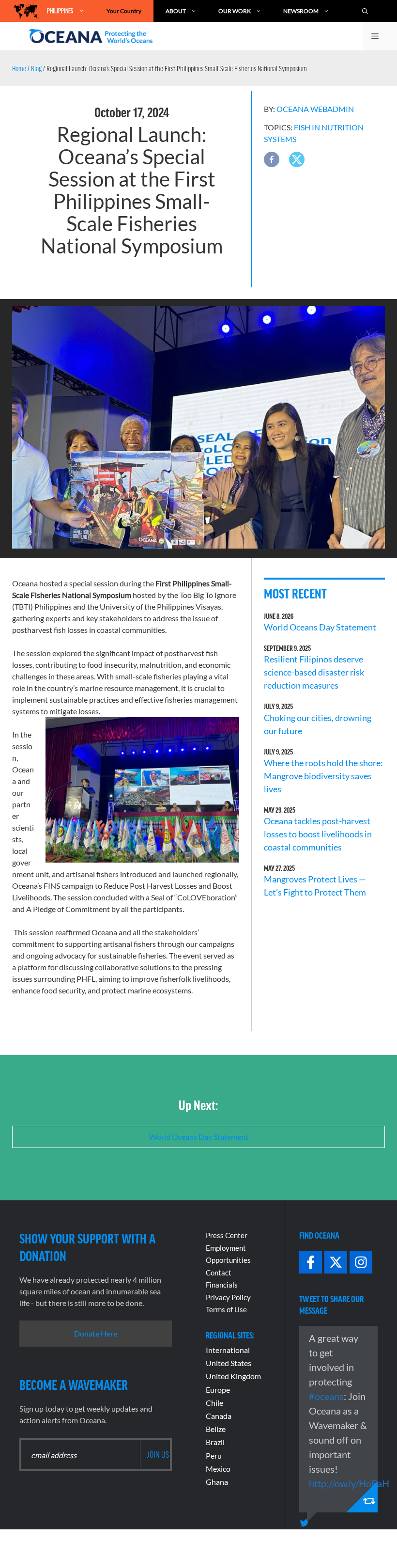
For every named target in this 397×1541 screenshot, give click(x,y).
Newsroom (301, 11)
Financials (222, 1284)
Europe (218, 1389)
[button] (271, 159)
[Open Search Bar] (370, 11)
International (228, 1349)
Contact (218, 1272)
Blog (36, 68)
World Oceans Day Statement (320, 627)
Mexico (218, 1468)
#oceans (326, 1396)
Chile (214, 1402)
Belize (216, 1428)
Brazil (215, 1442)
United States (228, 1363)
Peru (214, 1455)
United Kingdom (233, 1376)
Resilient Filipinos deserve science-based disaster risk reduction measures (314, 672)
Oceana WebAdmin (315, 108)
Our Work (234, 11)
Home (19, 68)
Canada (218, 1415)
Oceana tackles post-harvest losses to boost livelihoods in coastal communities (318, 834)
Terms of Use (226, 1309)
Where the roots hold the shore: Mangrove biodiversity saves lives (323, 775)
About (176, 11)
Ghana (217, 1481)
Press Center (226, 1235)
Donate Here (95, 1333)
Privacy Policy (228, 1297)
